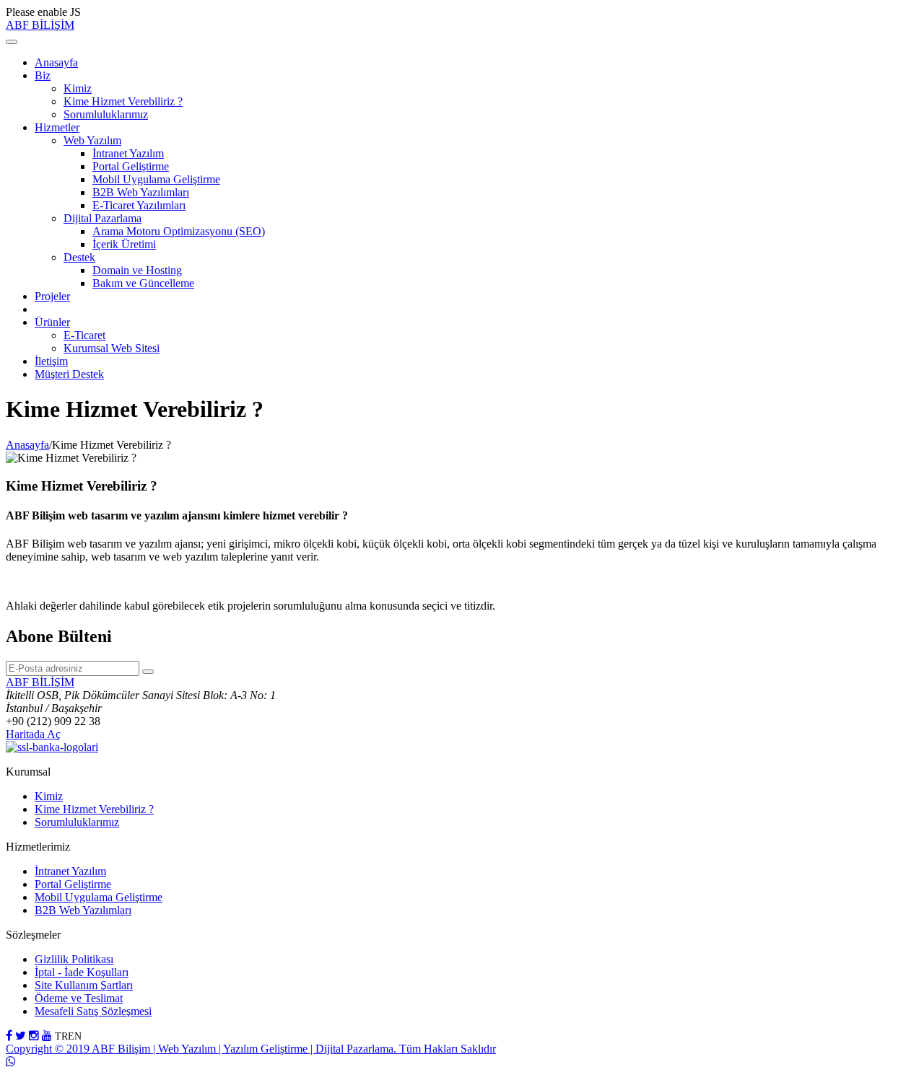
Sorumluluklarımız (106, 114)
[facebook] (9, 1035)
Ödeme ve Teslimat (79, 998)
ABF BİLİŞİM (40, 25)
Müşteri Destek (69, 374)
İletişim (51, 361)
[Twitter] (20, 1035)
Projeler (52, 296)
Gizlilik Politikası (74, 959)
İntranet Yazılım (128, 153)
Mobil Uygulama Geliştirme (156, 179)
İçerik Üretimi (124, 244)
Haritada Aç (33, 734)
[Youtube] (47, 1035)
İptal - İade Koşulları (81, 972)
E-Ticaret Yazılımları (139, 205)
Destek (79, 257)
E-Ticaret (84, 335)
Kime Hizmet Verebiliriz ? (123, 101)
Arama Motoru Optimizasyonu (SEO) (178, 231)
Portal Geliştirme (130, 166)
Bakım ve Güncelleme (143, 283)
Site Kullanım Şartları (84, 985)
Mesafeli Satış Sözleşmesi (93, 1011)
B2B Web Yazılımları (140, 192)
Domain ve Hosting (137, 270)
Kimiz (78, 88)
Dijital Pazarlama (102, 218)
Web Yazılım (92, 140)
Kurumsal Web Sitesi (112, 348)
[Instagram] (34, 1035)
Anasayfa (56, 62)
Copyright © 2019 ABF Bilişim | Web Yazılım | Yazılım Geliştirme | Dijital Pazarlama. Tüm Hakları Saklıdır (251, 1048)
